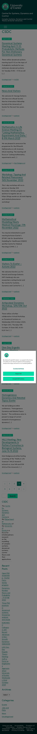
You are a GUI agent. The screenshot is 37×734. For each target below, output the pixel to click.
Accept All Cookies (18, 378)
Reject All (18, 373)
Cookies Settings (18, 368)
